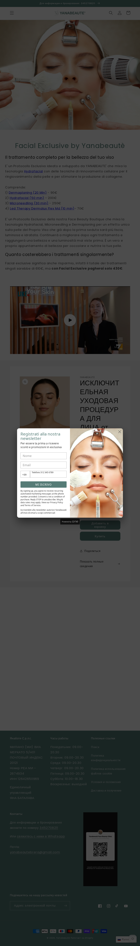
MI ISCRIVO (43, 484)
